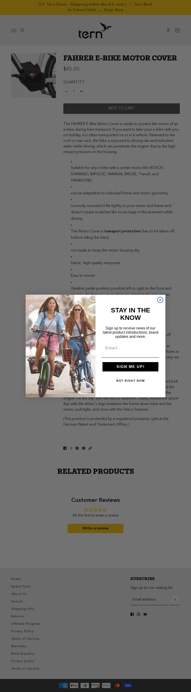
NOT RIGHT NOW (130, 380)
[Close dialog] (160, 300)
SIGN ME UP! (130, 367)
